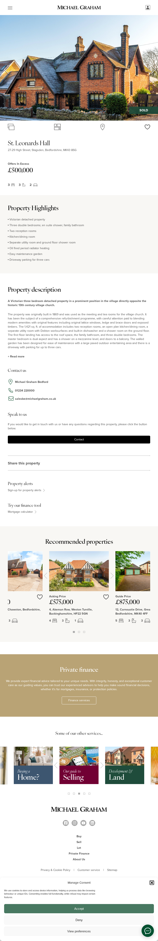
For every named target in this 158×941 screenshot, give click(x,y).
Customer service (89, 870)
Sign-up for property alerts (25, 490)
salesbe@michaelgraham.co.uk (35, 399)
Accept (79, 908)
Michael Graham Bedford (31, 382)
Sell (79, 842)
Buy (79, 836)
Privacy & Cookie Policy (55, 870)
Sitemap (112, 870)
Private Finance (79, 853)
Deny (79, 920)
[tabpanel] (79, 590)
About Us (79, 859)
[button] (152, 883)
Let (79, 848)
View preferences (79, 931)
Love (106, 599)
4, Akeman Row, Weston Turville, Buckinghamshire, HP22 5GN (71, 612)
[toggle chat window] (148, 931)
